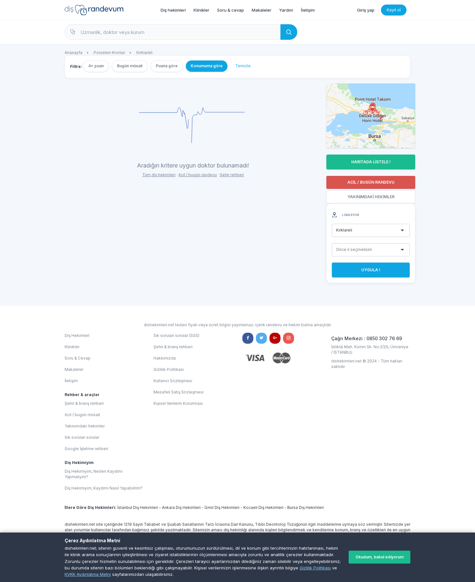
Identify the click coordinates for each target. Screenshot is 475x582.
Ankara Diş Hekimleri (181, 507)
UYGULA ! (370, 269)
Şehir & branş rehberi (84, 403)
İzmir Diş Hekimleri (222, 507)
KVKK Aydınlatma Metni (88, 574)
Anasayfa (73, 52)
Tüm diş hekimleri (158, 174)
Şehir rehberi (232, 174)
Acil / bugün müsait (82, 414)
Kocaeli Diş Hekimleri (263, 507)
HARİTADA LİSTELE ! (371, 161)
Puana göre (167, 65)
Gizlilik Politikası (315, 567)
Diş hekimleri (173, 10)
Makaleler (261, 10)
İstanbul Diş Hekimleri (137, 507)
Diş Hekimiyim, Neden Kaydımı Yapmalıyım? (93, 474)
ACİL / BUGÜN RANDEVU (371, 182)
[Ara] (288, 32)
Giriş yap (366, 10)
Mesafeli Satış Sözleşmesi (178, 392)
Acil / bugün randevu (197, 174)
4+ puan (96, 65)
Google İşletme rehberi (86, 448)
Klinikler (201, 10)
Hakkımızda (164, 358)
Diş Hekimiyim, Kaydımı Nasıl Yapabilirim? (103, 488)
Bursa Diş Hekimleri (305, 507)
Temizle (243, 65)
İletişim (308, 10)
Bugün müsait (129, 65)
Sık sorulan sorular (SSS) (176, 335)
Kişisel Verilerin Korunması (178, 403)
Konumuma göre (207, 65)
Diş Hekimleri (77, 335)
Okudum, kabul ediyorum (379, 557)
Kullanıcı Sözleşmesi (172, 380)
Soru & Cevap (77, 358)
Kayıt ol (394, 9)
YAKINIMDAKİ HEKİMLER (371, 196)
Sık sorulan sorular (82, 437)
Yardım (286, 10)
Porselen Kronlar (109, 52)
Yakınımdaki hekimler (85, 426)
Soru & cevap (230, 10)
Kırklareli (144, 52)
